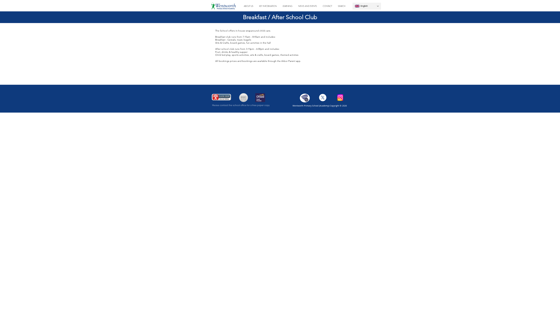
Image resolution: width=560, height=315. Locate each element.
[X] (322, 97)
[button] (248, 6)
